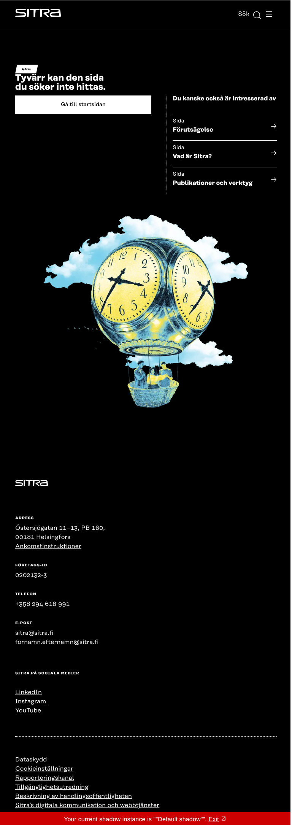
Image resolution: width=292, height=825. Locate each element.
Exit (214, 819)
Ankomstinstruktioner (48, 546)
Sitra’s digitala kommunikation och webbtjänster (87, 805)
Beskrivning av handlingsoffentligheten (73, 796)
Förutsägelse (193, 129)
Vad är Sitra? (192, 156)
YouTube (28, 710)
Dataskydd (31, 759)
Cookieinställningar (44, 768)
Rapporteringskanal (44, 777)
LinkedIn (28, 692)
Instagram (30, 701)
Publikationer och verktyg (212, 183)
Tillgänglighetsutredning (52, 787)
